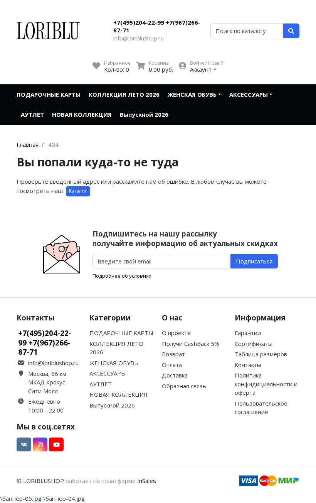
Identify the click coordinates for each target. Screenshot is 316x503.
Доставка (175, 375)
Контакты (248, 365)
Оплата (172, 365)
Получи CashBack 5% (190, 343)
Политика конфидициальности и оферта (266, 383)
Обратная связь (184, 386)
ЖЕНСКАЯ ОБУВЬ (192, 94)
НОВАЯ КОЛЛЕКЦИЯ (82, 114)
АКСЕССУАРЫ (248, 94)
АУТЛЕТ (32, 114)
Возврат (173, 354)
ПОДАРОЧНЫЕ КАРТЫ (49, 94)
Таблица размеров (261, 354)
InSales (146, 481)
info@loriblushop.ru (138, 38)
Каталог (78, 191)
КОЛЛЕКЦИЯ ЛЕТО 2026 (124, 94)
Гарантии (248, 333)
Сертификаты (253, 343)
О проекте (176, 333)
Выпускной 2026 (144, 114)
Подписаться (254, 261)
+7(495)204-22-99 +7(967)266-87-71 (156, 26)
